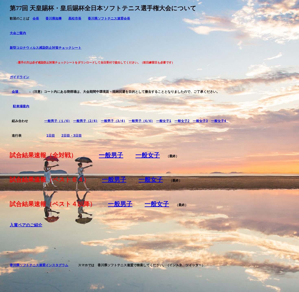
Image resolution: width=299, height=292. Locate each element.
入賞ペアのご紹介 (26, 224)
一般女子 (147, 155)
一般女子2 (182, 121)
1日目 (50, 135)
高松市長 (74, 18)
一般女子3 (200, 121)
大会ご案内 (18, 33)
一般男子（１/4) (57, 121)
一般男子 (111, 155)
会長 (36, 18)
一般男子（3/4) (113, 121)
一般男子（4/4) (141, 121)
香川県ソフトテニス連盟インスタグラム (39, 265)
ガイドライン (19, 77)
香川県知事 (54, 18)
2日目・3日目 (71, 135)
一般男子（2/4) (85, 121)
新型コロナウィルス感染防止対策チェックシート (45, 48)
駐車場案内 (21, 106)
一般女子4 (219, 121)
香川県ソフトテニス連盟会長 (109, 18)
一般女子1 (163, 121)
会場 (16, 92)
